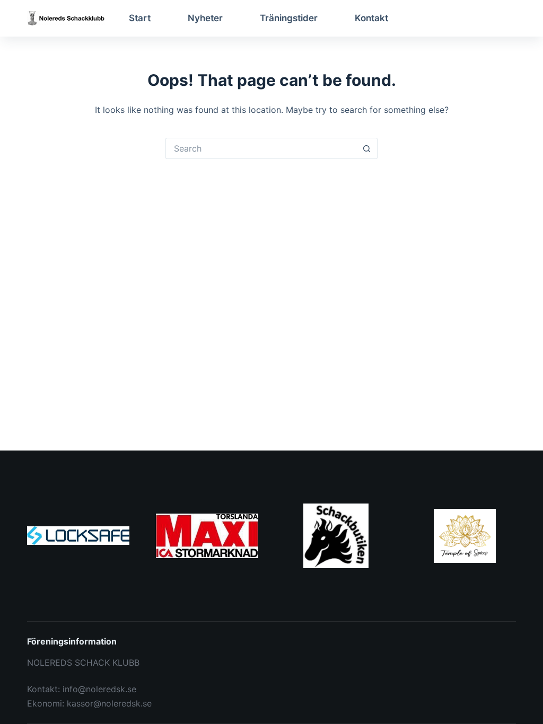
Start (140, 18)
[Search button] (367, 148)
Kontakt (371, 18)
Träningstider (289, 18)
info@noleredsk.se (99, 689)
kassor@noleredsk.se (109, 703)
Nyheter (205, 18)
